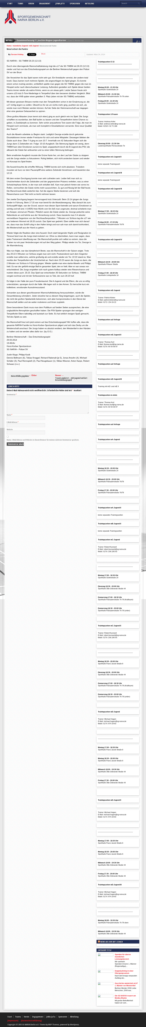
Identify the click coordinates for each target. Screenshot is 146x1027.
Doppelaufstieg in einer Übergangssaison (124, 972)
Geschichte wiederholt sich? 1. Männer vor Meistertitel (126, 984)
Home (9, 46)
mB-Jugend (33, 46)
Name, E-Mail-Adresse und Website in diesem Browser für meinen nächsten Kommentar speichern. (43, 440)
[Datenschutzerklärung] (31, 1020)
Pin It (43, 54)
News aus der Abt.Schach (111, 941)
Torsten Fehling (17, 55)
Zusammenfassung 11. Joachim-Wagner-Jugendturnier (41, 40)
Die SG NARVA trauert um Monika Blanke (125, 997)
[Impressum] (13, 1020)
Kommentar (12, 394)
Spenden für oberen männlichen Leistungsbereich (123, 957)
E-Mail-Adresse (13, 422)
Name (9, 415)
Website (10, 429)
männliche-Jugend (20, 46)
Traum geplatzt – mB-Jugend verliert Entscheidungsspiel (71, 379)
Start (10, 3)
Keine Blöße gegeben (20, 376)
